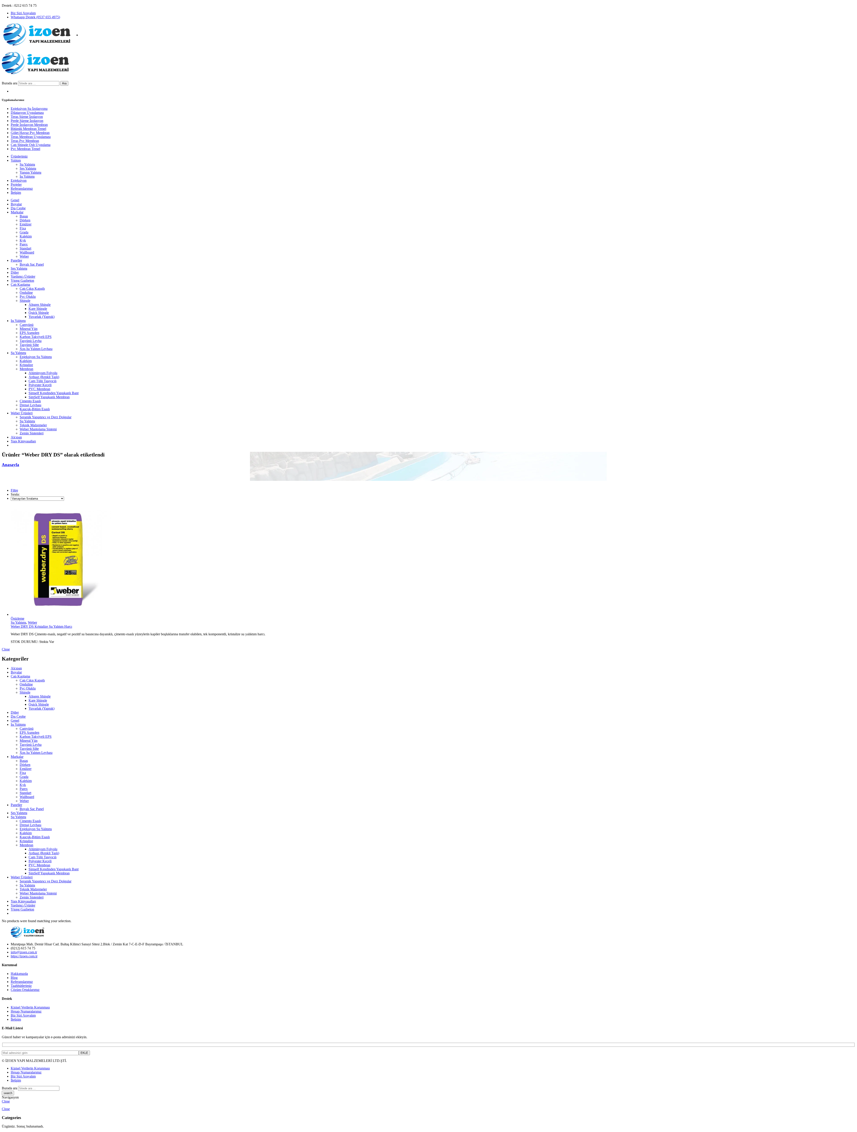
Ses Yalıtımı (19, 268)
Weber (24, 256)
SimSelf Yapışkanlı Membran (49, 397)
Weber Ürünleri (22, 413)
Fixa (23, 228)
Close (6, 649)
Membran (26, 369)
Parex (24, 244)
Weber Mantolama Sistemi (38, 429)
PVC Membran (39, 389)
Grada (24, 232)
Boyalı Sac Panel (32, 264)
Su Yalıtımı (18, 353)
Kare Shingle (38, 309)
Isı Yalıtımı (18, 321)
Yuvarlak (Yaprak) (41, 317)
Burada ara (10, 83)
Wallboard (27, 252)
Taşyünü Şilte (29, 345)
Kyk (23, 240)
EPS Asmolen (29, 333)
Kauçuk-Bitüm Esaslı (35, 409)
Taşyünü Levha (31, 341)
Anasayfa (10, 464)
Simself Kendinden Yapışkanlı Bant (54, 393)
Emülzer (25, 224)
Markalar (17, 212)
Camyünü (26, 325)
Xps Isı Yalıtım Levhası (36, 349)
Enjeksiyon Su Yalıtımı (36, 357)
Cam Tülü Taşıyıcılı (42, 381)
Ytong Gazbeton (22, 280)
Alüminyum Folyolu (43, 373)
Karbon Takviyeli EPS (36, 337)
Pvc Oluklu (28, 296)
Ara (64, 83)
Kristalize (26, 365)
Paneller (16, 260)
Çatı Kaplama (20, 284)
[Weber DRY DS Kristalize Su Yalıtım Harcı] (433, 560)
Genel (15, 200)
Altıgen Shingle (40, 304)
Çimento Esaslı (30, 401)
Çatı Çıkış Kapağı (32, 288)
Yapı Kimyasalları (23, 441)
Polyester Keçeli (40, 385)
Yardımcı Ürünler (23, 276)
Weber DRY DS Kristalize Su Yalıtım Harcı (41, 626)
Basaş (24, 216)
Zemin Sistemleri (32, 433)
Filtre (14, 490)
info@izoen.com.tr (24, 952)
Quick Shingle (39, 313)
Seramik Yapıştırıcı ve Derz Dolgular (45, 417)
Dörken (25, 220)
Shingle (25, 300)
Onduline (26, 292)
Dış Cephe (18, 208)
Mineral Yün (28, 329)
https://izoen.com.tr (24, 956)
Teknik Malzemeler (33, 425)
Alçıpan (16, 437)
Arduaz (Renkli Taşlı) (44, 377)
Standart (25, 248)
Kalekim (26, 236)
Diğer (15, 272)
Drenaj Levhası (30, 405)
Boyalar (16, 204)
